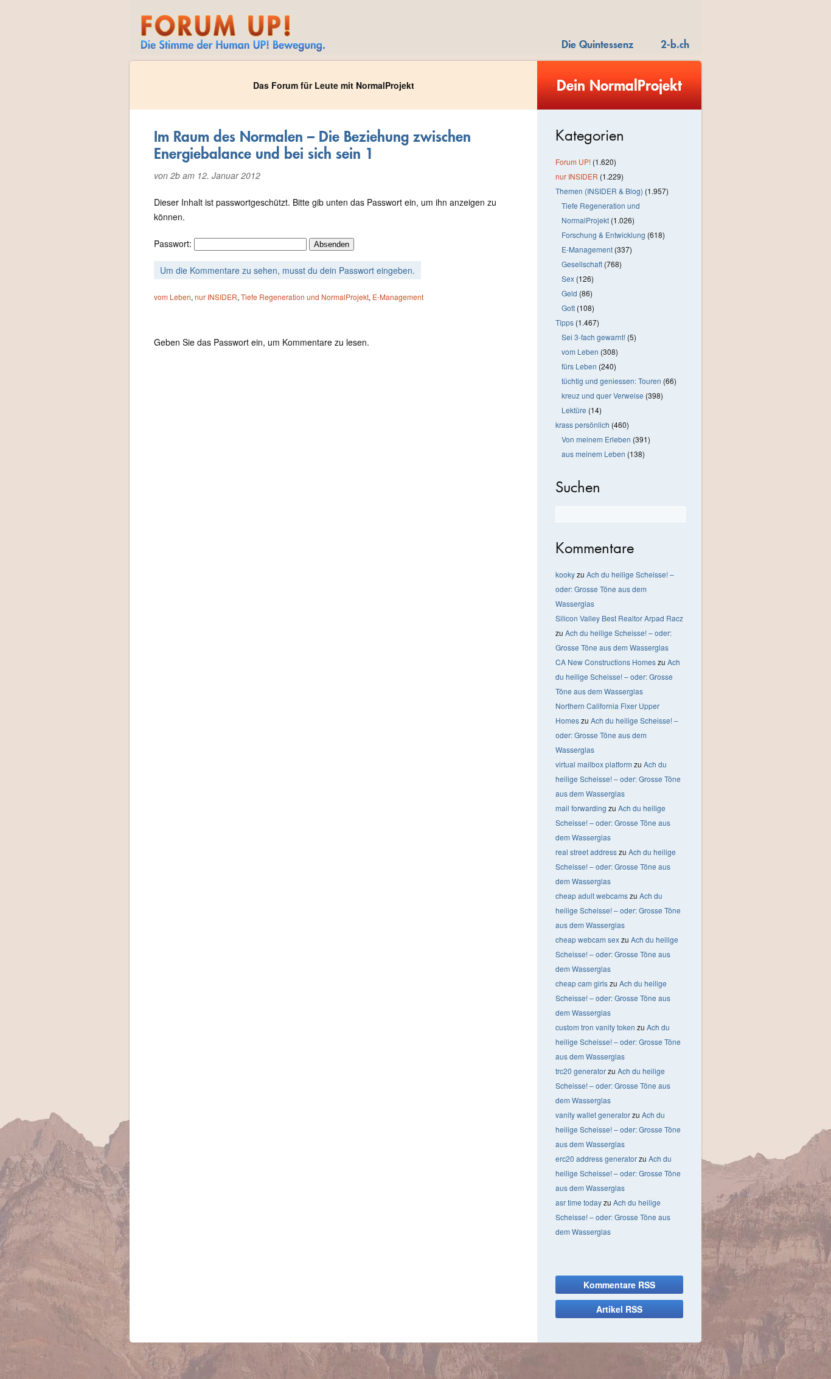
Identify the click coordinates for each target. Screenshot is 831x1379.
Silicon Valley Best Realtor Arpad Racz (619, 618)
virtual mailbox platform (593, 764)
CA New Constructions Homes (605, 662)
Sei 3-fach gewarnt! (593, 337)
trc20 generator (580, 1071)
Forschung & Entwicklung (603, 234)
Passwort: (174, 243)
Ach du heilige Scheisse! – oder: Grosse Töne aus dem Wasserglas (614, 589)
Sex (568, 278)
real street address (586, 852)
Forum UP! (573, 161)
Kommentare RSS (619, 1285)
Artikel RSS (619, 1309)
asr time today (578, 1202)
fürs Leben (579, 366)
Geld (569, 293)
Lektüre (574, 410)
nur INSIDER (216, 297)
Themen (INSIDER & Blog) (599, 191)
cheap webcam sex (587, 939)
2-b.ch (675, 44)
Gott (568, 307)
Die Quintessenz (597, 44)
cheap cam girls (581, 983)
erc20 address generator (596, 1158)
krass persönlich (582, 424)
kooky (565, 574)
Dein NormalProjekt (619, 85)
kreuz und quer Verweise (603, 395)
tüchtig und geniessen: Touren (611, 380)
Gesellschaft (582, 264)
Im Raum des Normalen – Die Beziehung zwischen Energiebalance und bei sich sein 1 (312, 144)
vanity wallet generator (592, 1114)
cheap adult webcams (591, 895)
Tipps (564, 322)
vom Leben (172, 297)
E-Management (397, 297)
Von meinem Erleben (596, 439)
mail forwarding (581, 808)
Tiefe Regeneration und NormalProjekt (305, 297)
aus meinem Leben (593, 454)
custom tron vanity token (595, 1027)
